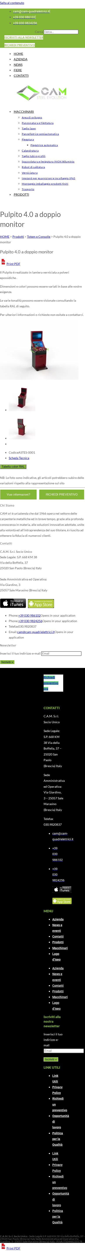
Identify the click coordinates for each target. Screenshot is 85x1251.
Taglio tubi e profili (34, 156)
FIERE (18, 70)
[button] (10, 264)
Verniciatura (29, 172)
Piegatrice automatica (44, 145)
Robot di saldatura (33, 167)
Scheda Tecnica (19, 458)
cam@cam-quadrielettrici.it (35, 632)
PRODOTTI (21, 194)
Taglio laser (29, 128)
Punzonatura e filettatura (38, 123)
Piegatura (28, 139)
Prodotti (58, 942)
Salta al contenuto (12, 3)
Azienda (58, 919)
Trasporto (28, 189)
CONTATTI (21, 75)
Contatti (58, 936)
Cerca (39, 32)
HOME (18, 53)
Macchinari (60, 948)
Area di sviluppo (32, 117)
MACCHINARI (24, 111)
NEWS (18, 64)
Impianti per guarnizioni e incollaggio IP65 (48, 178)
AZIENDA (20, 59)
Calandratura (30, 150)
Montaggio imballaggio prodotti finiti (45, 183)
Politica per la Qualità (57, 1138)
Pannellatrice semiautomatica (40, 134)
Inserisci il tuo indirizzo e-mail (20, 653)
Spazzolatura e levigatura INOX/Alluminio (48, 161)
